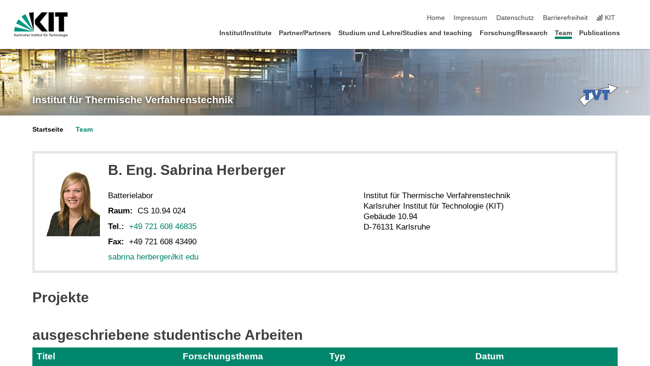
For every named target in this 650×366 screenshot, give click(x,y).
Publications (599, 33)
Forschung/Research (514, 33)
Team (563, 33)
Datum (489, 356)
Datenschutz (515, 17)
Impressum (470, 17)
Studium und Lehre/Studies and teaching (405, 33)
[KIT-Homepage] (41, 24)
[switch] (633, 18)
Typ (337, 356)
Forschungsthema (223, 356)
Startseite (47, 129)
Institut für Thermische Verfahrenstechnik (132, 100)
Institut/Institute (245, 33)
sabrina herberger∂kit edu (153, 256)
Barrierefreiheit (565, 17)
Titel (46, 356)
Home (436, 17)
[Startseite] (633, 33)
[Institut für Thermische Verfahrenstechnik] (598, 95)
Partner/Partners (305, 33)
